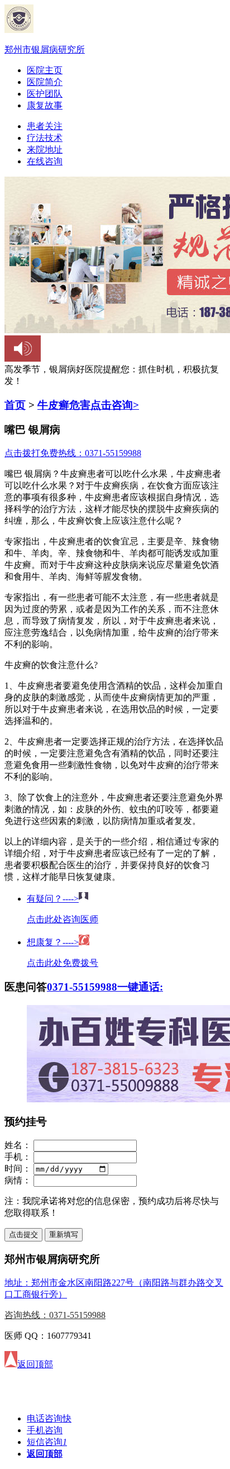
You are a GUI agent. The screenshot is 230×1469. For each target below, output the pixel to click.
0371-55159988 (82, 987)
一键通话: (140, 987)
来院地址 (45, 149)
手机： (17, 1157)
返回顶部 (45, 1453)
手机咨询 (45, 1430)
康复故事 (45, 105)
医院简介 (45, 82)
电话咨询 (49, 1418)
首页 (15, 405)
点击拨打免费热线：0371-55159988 (72, 453)
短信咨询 (47, 1442)
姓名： (17, 1145)
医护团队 (45, 93)
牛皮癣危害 (63, 405)
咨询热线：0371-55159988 (55, 1315)
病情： (17, 1180)
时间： (17, 1168)
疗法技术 (45, 138)
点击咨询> (114, 405)
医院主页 (45, 70)
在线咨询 (45, 161)
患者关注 (45, 126)
